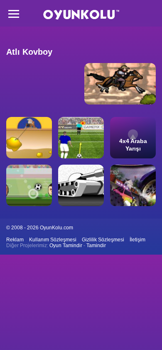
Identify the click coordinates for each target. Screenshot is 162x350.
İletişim (137, 240)
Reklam (15, 240)
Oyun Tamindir (65, 245)
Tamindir (96, 245)
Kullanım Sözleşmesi (52, 240)
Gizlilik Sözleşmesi (103, 240)
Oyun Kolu (81, 15)
